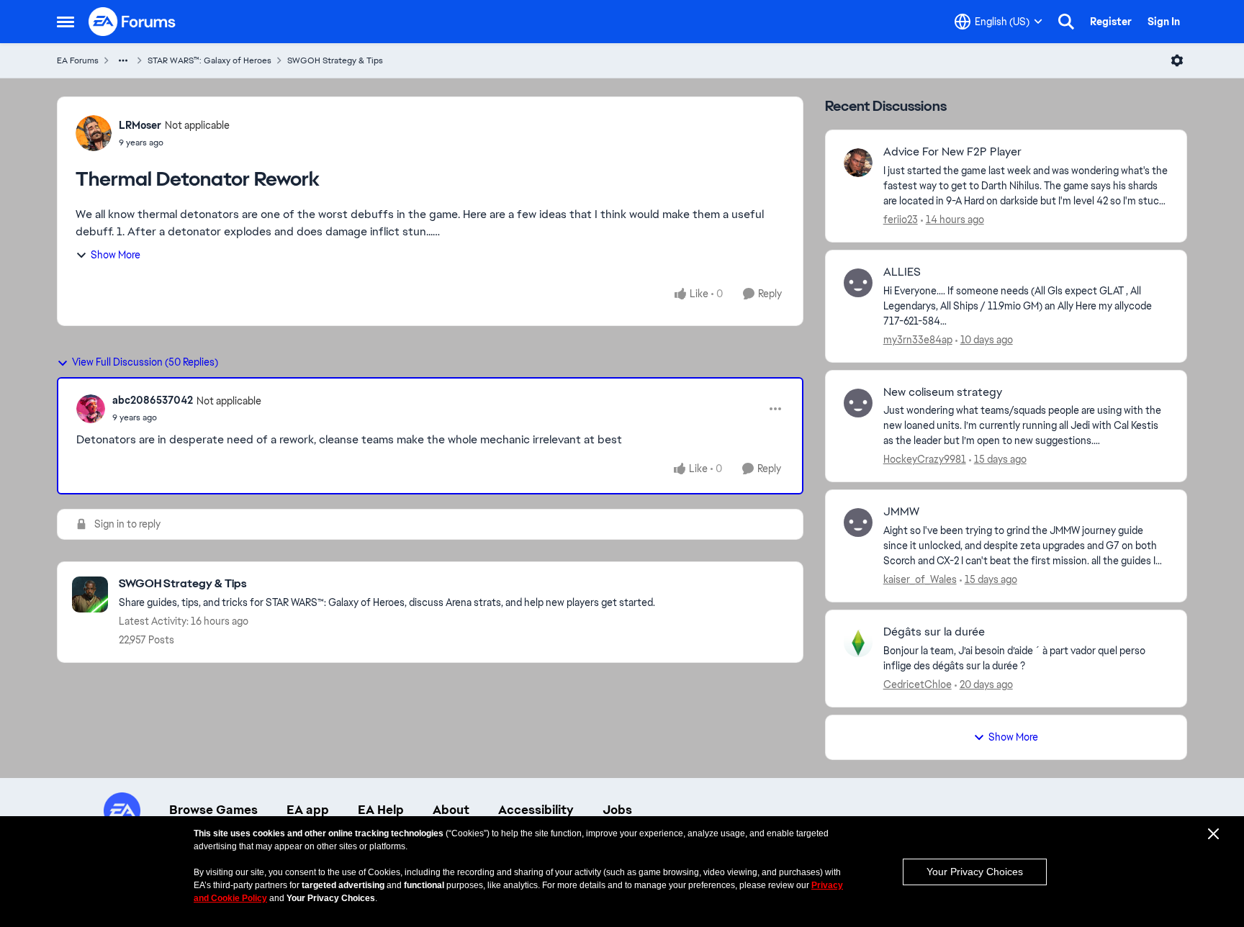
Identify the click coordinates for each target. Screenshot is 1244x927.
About (451, 810)
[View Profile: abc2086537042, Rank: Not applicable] (90, 408)
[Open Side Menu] (65, 21)
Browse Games (213, 810)
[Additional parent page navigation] (123, 60)
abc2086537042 (152, 400)
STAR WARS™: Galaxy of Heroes (209, 60)
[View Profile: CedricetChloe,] (858, 642)
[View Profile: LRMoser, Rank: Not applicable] (94, 133)
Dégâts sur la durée (934, 632)
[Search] (1066, 21)
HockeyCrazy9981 (924, 459)
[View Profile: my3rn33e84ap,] (858, 282)
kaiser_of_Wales (920, 579)
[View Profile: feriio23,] (858, 162)
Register (1111, 21)
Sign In (1164, 21)
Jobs (617, 810)
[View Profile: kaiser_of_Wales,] (858, 522)
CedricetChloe (917, 684)
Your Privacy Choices (975, 871)
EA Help (381, 810)
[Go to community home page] (132, 21)
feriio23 (900, 219)
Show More (115, 254)
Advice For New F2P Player (952, 152)
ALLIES (902, 272)
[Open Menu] (1177, 60)
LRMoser (140, 125)
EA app (308, 810)
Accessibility (536, 810)
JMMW (901, 512)
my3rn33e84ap (917, 339)
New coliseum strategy (942, 392)
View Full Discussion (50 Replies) (145, 362)
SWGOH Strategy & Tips (335, 60)
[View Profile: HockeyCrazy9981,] (858, 403)
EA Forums (78, 60)
